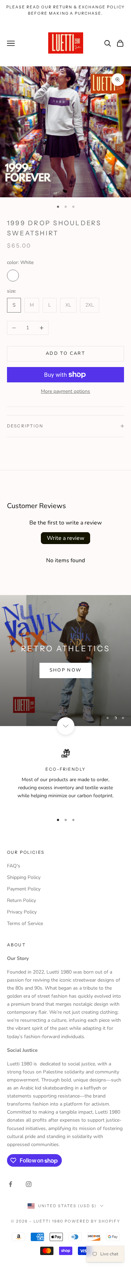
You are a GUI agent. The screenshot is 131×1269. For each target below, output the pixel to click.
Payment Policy (24, 889)
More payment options (65, 391)
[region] (65, 660)
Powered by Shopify (92, 1221)
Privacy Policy (22, 912)
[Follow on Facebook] (10, 1184)
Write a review (65, 538)
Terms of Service (25, 923)
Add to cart (65, 353)
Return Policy (21, 900)
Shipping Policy (24, 877)
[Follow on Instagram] (28, 1184)
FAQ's (13, 866)
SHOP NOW (66, 670)
